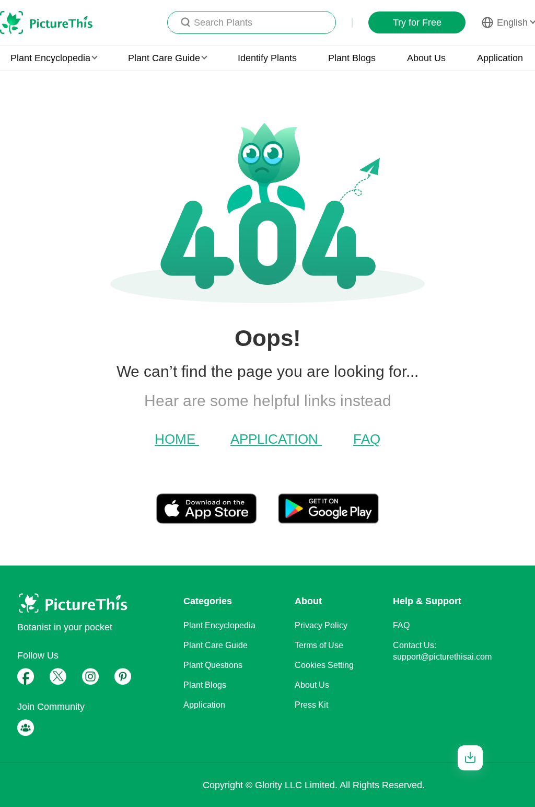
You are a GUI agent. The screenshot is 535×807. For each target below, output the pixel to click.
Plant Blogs (352, 58)
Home (177, 439)
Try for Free (417, 22)
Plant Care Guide (215, 645)
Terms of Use (319, 645)
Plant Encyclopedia (219, 625)
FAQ (366, 439)
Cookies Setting (324, 665)
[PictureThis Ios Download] (217, 519)
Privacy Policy (321, 625)
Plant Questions (212, 665)
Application (500, 58)
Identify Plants (267, 58)
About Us (426, 58)
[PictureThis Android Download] (328, 519)
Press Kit (311, 704)
